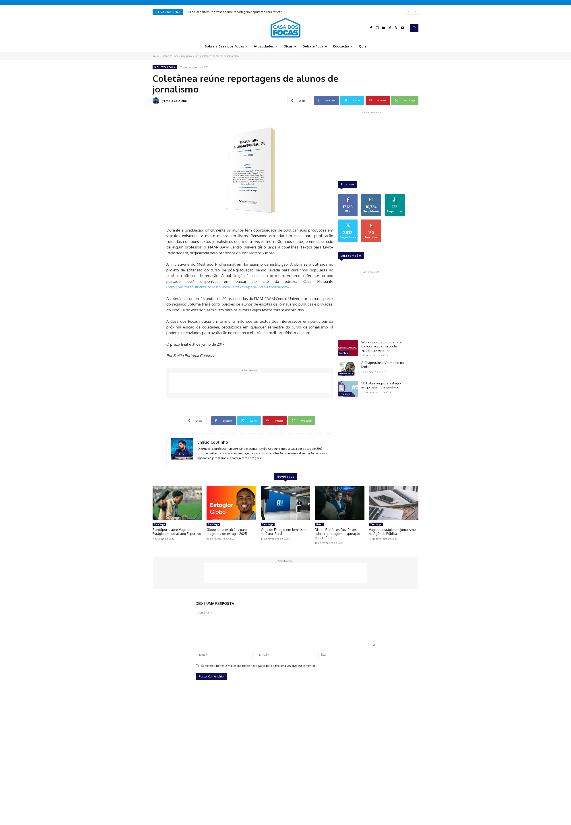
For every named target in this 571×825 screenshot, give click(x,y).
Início (156, 55)
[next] (415, 12)
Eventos (343, 353)
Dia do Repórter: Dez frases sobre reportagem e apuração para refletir (233, 12)
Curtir (347, 195)
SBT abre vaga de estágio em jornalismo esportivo (381, 385)
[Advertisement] (250, 383)
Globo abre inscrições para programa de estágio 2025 (227, 531)
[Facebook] (371, 28)
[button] (414, 28)
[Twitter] (396, 28)
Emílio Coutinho (175, 101)
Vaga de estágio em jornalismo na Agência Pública (392, 531)
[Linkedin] (384, 28)
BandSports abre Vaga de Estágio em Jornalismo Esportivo (177, 531)
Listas (319, 524)
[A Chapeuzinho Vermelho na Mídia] (348, 369)
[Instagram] (377, 28)
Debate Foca (346, 373)
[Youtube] (402, 28)
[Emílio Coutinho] (157, 100)
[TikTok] (390, 28)
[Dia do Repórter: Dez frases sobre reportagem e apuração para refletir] (339, 503)
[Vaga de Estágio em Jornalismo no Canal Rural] (285, 503)
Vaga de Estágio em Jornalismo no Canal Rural (284, 531)
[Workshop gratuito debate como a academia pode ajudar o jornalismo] (348, 348)
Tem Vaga (344, 394)
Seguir (371, 195)
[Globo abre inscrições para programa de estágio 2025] (231, 503)
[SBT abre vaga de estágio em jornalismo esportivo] (348, 389)
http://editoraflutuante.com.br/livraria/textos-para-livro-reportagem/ (229, 287)
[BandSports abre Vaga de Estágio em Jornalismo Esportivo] (177, 503)
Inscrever (371, 221)
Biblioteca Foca (169, 55)
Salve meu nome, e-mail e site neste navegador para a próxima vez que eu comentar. (258, 665)
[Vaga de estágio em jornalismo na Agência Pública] (393, 503)
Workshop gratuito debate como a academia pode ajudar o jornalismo (381, 346)
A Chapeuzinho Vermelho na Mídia (382, 365)
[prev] (408, 12)
